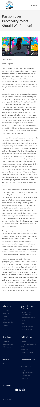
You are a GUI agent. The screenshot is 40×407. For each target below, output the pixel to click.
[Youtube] (23, 390)
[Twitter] (20, 390)
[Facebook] (16, 390)
